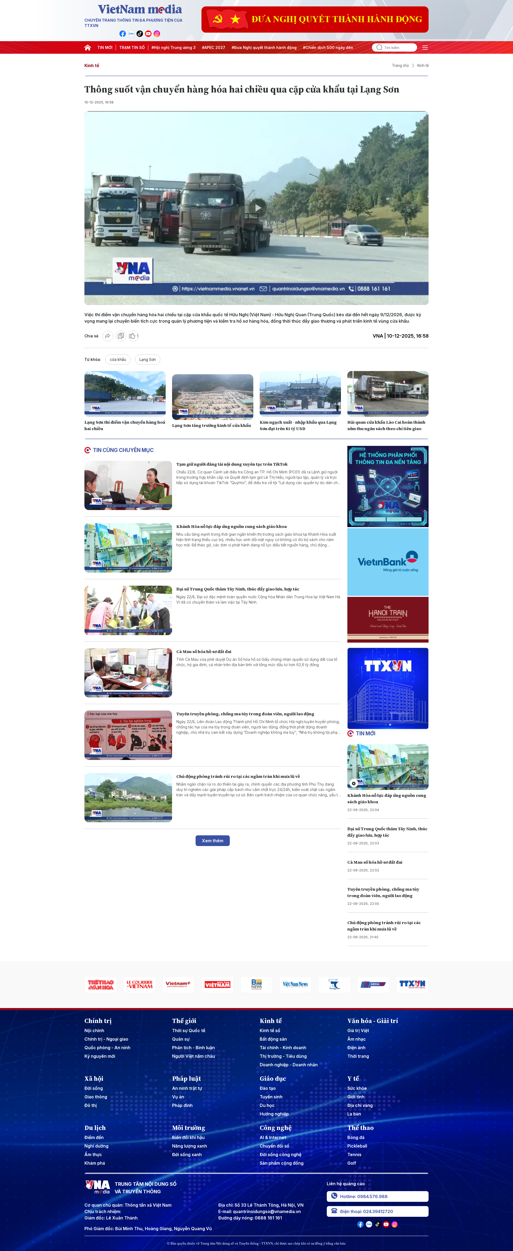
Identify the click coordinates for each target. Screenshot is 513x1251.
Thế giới (184, 1021)
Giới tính (355, 1096)
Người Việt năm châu (193, 1056)
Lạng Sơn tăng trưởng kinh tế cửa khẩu (211, 425)
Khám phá (94, 1163)
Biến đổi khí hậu (188, 1137)
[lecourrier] (100, 984)
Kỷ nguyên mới (99, 1056)
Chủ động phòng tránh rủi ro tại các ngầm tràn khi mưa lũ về (238, 776)
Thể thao (360, 1127)
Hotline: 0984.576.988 (364, 1196)
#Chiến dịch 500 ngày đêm (328, 47)
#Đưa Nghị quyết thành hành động (264, 47)
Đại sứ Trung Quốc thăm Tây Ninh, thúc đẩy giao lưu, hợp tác (237, 589)
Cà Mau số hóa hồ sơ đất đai (203, 651)
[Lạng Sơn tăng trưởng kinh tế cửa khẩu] (212, 397)
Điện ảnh (356, 1047)
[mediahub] (334, 984)
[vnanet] (373, 984)
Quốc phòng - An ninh (107, 1047)
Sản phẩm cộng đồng (282, 1163)
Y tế (353, 1078)
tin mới (365, 733)
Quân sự (180, 1039)
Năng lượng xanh (189, 1146)
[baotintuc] (412, 984)
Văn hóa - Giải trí (372, 1021)
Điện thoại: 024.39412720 (366, 1211)
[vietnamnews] (256, 984)
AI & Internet (273, 1137)
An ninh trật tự (187, 1088)
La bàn (354, 1114)
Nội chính (94, 1030)
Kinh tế (91, 65)
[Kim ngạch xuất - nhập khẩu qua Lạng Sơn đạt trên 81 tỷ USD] (300, 394)
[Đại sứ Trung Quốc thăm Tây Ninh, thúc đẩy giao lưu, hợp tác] (128, 610)
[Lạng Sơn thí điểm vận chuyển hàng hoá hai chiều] (125, 394)
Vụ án (178, 1096)
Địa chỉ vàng (360, 1105)
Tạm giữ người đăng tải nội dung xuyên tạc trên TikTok (232, 464)
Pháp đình (182, 1105)
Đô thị (90, 1105)
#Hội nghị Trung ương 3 (173, 47)
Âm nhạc (356, 1039)
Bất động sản (273, 1039)
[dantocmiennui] (295, 984)
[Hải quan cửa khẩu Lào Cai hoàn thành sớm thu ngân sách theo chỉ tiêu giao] (388, 394)
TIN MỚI (104, 47)
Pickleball (357, 1146)
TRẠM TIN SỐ (132, 47)
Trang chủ (400, 65)
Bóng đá (355, 1137)
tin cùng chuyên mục (123, 450)
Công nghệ (276, 1127)
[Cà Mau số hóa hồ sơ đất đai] (128, 673)
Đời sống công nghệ (280, 1154)
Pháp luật (186, 1078)
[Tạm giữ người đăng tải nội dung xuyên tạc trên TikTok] (128, 485)
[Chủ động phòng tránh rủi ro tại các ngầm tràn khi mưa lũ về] (128, 798)
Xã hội (93, 1078)
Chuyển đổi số (274, 1146)
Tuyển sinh (271, 1096)
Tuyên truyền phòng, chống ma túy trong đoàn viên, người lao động (245, 714)
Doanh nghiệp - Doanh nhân (289, 1064)
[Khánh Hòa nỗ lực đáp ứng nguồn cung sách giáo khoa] (128, 548)
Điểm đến (94, 1137)
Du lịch (95, 1127)
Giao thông (95, 1096)
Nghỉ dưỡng (96, 1146)
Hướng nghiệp (274, 1114)
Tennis (354, 1154)
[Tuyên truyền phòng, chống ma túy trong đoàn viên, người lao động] (128, 735)
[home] (87, 47)
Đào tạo (268, 1088)
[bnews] (217, 984)
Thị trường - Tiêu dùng (283, 1056)
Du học (267, 1105)
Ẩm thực (93, 1154)
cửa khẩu (118, 359)
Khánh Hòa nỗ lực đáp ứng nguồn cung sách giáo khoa (231, 526)
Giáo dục (273, 1078)
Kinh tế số (270, 1030)
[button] (386, 725)
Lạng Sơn (147, 359)
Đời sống (93, 1088)
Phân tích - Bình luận (193, 1047)
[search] (377, 47)
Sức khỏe (357, 1088)
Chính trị (98, 1021)
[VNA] (122, 33)
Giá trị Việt (358, 1030)
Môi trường (188, 1127)
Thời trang (358, 1056)
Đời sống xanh (187, 1154)
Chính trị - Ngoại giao (106, 1039)
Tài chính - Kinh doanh (283, 1047)
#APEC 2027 (213, 47)
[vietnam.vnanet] (178, 984)
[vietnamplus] (139, 984)
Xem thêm (212, 840)
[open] (425, 47)
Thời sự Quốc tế (188, 1030)
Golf (351, 1163)
